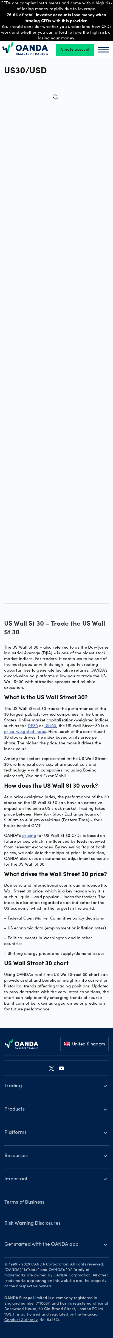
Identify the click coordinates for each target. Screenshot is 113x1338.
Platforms (15, 1132)
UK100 (50, 725)
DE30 (33, 725)
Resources (16, 1156)
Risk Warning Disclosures (32, 1223)
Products (14, 1109)
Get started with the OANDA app (41, 1244)
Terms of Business (24, 1202)
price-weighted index (25, 731)
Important (15, 1179)
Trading (13, 1086)
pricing (29, 835)
